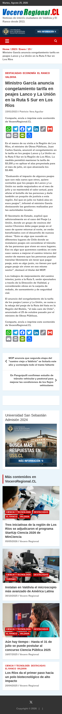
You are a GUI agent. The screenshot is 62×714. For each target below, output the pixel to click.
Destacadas (13, 73)
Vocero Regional (29, 541)
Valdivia (10, 77)
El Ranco (43, 73)
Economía (29, 73)
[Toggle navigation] (7, 41)
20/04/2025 (11, 685)
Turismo (11, 579)
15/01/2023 (11, 111)
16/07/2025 (11, 654)
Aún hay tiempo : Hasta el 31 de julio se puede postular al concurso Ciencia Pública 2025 (28, 646)
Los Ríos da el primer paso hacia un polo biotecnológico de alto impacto (29, 677)
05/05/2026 (11, 541)
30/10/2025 (11, 595)
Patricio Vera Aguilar (31, 111)
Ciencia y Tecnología (18, 512)
